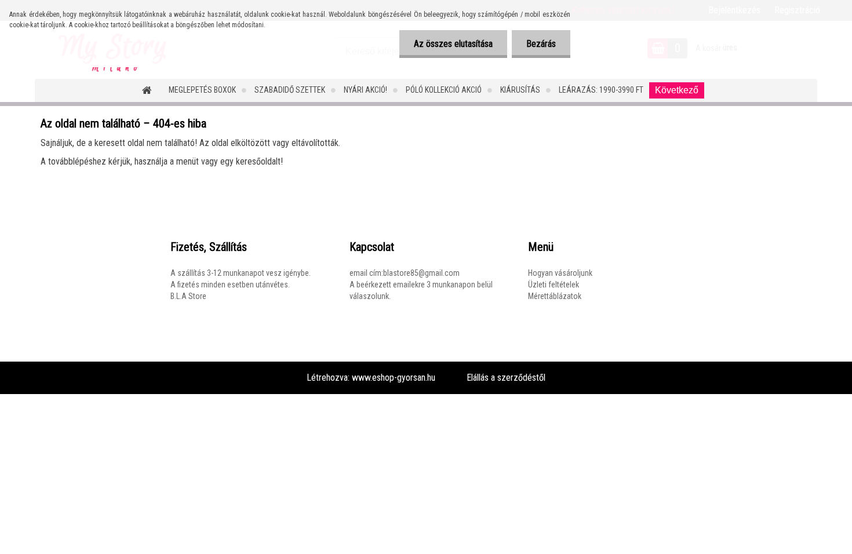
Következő (676, 90)
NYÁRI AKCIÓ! (365, 89)
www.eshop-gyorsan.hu (393, 377)
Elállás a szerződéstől (506, 377)
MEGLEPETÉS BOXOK (202, 89)
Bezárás (541, 43)
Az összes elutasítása (453, 43)
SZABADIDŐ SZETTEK (289, 89)
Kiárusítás (520, 89)
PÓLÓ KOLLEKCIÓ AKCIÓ (444, 89)
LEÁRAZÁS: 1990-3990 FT (601, 89)
